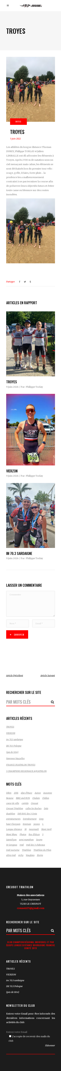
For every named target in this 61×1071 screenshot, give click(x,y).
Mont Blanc (11, 834)
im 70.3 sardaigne (19, 553)
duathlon (10, 813)
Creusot (34, 803)
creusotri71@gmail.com (30, 908)
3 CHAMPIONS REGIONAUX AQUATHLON (26, 771)
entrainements (13, 819)
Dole (46, 808)
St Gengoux (11, 845)
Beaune (10, 798)
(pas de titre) (12, 752)
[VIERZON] (30, 429)
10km (8, 793)
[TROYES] (30, 343)
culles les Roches (33, 808)
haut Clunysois (13, 824)
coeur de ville (12, 803)
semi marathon (26, 839)
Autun (38, 793)
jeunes (37, 824)
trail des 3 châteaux (35, 845)
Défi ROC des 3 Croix (27, 813)
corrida (25, 803)
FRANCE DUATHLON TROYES (20, 765)
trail (22, 845)
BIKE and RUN (23, 798)
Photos (23, 834)
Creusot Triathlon (14, 808)
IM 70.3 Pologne (13, 746)
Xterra (40, 855)
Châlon (45, 798)
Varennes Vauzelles (15, 758)
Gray (41, 819)
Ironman (27, 824)
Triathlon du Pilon (42, 850)
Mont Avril (46, 829)
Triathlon (26, 850)
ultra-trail (11, 855)
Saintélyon (11, 839)
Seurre (39, 839)
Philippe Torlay (34, 386)
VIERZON (12, 470)
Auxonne (47, 793)
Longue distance (14, 829)
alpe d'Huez (26, 793)
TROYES (11, 381)
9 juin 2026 (12, 386)
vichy (20, 855)
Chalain (36, 798)
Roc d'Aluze (34, 834)
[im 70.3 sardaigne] (30, 515)
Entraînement (30, 819)
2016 (16, 793)
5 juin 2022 (15, 138)
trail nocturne (13, 850)
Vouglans (30, 855)
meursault (34, 829)
